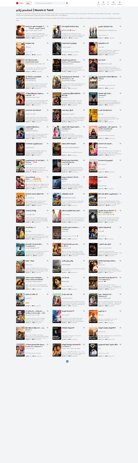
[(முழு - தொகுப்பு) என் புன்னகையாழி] (93, 299)
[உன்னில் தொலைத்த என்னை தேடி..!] (93, 266)
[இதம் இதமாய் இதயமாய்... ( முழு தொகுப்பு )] (20, 333)
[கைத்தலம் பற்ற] (20, 48)
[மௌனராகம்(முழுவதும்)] (93, 165)
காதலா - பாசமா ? (29, 51)
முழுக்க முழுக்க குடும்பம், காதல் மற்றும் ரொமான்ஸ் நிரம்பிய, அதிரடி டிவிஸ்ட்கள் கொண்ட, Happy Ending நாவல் (36, 286)
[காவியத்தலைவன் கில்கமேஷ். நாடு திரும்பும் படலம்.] (57, 82)
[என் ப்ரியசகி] (57, 283)
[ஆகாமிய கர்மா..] (93, 182)
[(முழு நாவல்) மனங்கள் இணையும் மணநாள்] (93, 82)
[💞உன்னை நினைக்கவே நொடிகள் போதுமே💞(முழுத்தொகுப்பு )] (20, 350)
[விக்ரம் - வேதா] (20, 266)
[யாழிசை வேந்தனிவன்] (93, 232)
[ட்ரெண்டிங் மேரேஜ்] (20, 216)
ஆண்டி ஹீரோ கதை (102, 236)
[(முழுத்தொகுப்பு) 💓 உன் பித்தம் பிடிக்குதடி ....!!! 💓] (20, 165)
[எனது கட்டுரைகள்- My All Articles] (57, 182)
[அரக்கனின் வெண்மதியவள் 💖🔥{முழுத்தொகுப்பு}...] (93, 283)
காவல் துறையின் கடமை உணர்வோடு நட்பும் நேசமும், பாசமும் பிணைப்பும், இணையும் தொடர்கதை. (36, 68)
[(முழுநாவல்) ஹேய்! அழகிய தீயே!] (93, 350)
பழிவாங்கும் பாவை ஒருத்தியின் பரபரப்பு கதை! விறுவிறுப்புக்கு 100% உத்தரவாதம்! (107, 319)
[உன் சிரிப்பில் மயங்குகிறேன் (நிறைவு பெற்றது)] (20, 82)
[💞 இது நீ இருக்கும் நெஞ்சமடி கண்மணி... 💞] (20, 98)
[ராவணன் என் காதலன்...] (93, 149)
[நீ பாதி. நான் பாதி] (57, 299)
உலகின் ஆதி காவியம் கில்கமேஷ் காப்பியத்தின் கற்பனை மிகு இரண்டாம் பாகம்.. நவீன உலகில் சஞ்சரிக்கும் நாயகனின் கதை (73, 85)
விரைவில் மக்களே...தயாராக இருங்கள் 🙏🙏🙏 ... (72, 152)
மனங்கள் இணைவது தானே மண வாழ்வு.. (107, 85)
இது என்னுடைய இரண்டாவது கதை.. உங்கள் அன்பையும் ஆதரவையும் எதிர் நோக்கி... (109, 336)
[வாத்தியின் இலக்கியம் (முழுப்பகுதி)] (20, 132)
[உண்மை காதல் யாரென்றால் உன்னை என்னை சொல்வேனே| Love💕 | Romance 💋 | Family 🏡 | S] (20, 283)
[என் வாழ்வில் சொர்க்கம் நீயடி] (57, 31)
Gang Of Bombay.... (103, 185)
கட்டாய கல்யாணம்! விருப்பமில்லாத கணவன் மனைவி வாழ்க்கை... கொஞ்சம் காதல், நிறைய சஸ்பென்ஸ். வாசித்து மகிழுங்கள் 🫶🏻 (73, 202)
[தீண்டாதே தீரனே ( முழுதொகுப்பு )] (93, 199)
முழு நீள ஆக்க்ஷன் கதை (103, 35)
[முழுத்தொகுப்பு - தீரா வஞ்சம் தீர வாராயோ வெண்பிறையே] (93, 132)
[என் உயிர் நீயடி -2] (20, 232)
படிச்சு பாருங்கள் (101, 169)
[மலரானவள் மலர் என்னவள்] (20, 115)
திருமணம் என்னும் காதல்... (67, 286)
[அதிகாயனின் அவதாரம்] (57, 149)
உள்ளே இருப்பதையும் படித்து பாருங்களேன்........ (71, 51)
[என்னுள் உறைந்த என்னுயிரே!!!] (93, 333)
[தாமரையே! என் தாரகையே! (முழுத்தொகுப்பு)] (20, 249)
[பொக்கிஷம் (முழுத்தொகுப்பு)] (20, 149)
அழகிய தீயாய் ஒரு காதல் (103, 353)
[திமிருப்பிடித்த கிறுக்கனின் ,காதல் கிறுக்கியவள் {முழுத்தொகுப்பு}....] (57, 165)
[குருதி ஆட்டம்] (93, 316)
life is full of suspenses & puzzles (33, 353)
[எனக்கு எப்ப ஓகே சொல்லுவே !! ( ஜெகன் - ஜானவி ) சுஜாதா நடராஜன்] (20, 31)
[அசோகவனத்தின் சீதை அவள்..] (57, 216)
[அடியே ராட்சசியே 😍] (20, 299)
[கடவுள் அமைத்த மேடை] (93, 115)
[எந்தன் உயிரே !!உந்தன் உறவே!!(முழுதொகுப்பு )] (57, 132)
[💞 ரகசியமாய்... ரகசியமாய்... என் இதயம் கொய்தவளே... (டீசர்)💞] (20, 316)
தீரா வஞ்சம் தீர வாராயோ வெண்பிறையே (106, 135)
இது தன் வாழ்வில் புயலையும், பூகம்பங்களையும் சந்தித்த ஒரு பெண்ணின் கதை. (73, 269)
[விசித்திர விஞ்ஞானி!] (57, 333)
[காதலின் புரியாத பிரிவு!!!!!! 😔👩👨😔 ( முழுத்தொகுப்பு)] (93, 216)
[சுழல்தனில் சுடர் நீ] (93, 48)
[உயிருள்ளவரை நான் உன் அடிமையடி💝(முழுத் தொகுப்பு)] (57, 65)
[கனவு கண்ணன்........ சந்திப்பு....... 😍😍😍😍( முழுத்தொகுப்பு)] (20, 182)
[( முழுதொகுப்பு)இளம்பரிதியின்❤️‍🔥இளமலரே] (57, 98)
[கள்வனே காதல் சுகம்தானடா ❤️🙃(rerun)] (57, 232)
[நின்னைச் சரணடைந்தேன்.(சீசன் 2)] (20, 199)
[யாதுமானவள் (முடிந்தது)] (57, 48)
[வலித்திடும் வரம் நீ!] (57, 199)
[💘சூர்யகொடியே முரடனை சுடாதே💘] (57, 249)
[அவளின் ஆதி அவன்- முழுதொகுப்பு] (93, 98)
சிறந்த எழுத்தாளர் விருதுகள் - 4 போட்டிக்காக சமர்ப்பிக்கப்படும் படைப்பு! (71, 336)
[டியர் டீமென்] (93, 65)
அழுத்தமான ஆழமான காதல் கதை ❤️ (70, 236)
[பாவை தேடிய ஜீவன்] (57, 115)
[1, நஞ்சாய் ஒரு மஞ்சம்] (93, 249)
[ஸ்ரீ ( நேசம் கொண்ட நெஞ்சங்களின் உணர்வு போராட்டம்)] (20, 65)
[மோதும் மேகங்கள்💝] (57, 316)
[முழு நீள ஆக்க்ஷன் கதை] (93, 31)
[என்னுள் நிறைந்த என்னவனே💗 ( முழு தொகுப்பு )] (57, 350)
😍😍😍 (27, 303)
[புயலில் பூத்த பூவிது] (57, 266)
